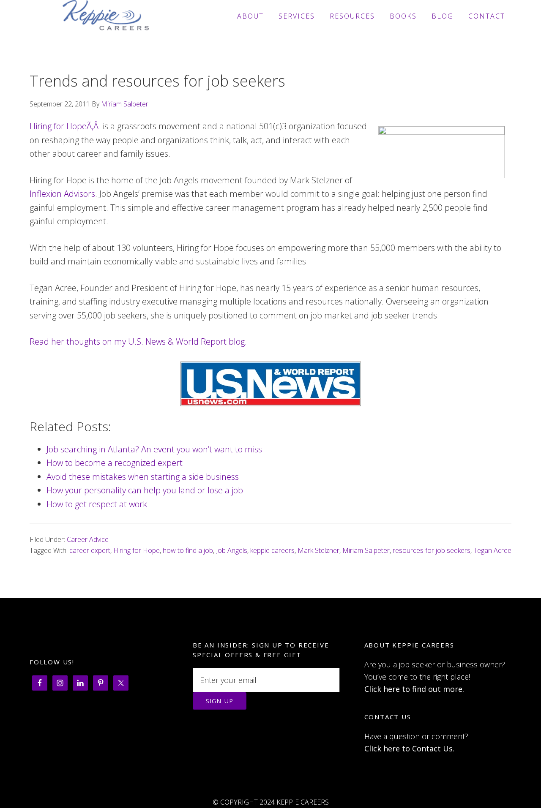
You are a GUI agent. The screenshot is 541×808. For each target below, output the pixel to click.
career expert (89, 550)
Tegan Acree (492, 550)
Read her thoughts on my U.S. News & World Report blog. (138, 341)
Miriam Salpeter (366, 550)
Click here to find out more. (414, 689)
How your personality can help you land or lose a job (144, 490)
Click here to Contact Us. (409, 748)
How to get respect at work (96, 504)
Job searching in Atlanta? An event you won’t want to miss (154, 449)
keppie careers (272, 550)
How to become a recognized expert (114, 462)
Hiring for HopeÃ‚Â (65, 126)
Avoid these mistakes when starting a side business (142, 476)
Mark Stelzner (318, 550)
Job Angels (231, 550)
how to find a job (188, 550)
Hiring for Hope (136, 550)
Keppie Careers (106, 16)
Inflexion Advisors (62, 193)
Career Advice (88, 539)
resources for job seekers (431, 550)
